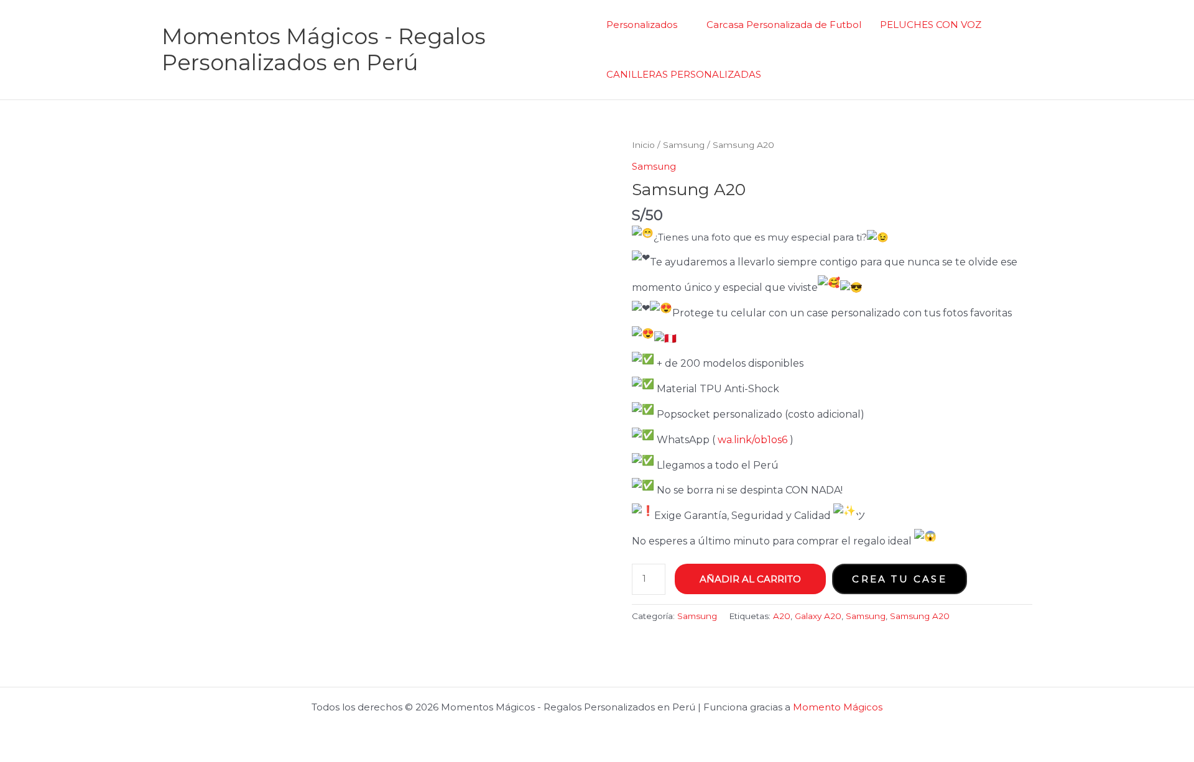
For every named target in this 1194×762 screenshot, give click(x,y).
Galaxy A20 (818, 616)
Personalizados (641, 24)
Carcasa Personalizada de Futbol (783, 24)
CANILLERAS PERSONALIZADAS (683, 74)
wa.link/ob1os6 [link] (752, 440)
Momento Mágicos (837, 707)
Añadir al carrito (750, 579)
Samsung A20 (920, 616)
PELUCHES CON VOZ (930, 24)
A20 (781, 616)
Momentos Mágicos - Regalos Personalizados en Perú (324, 49)
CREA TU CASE (899, 579)
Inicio (643, 145)
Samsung (684, 145)
